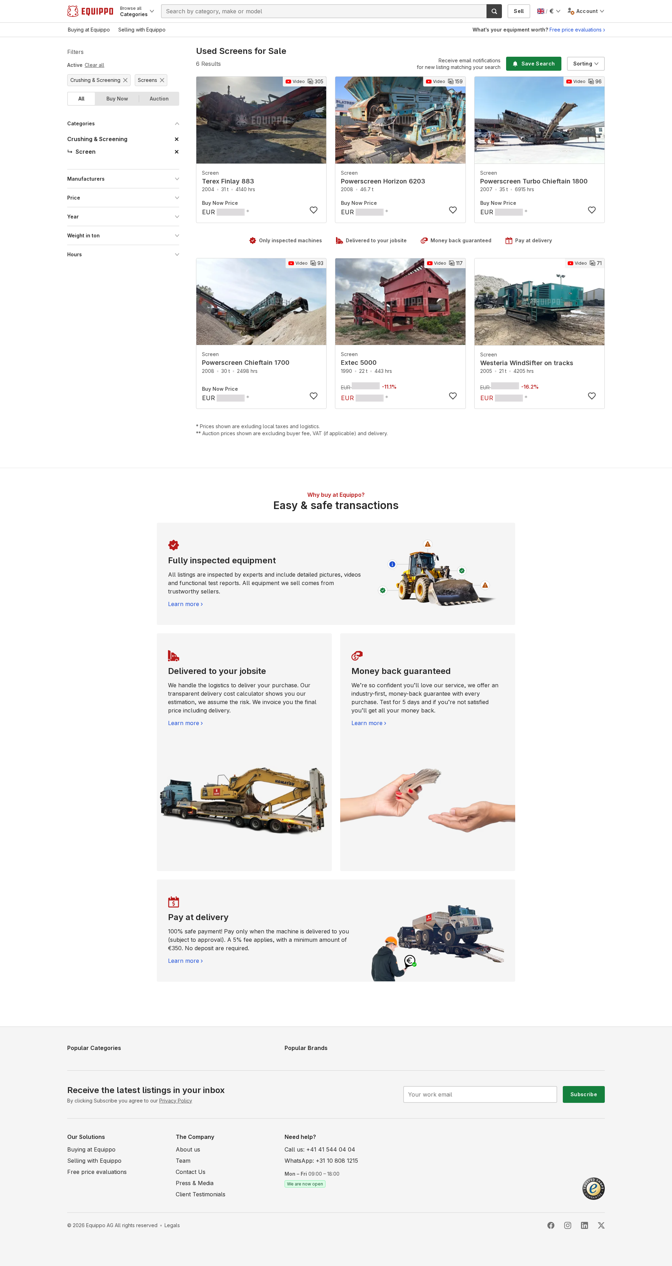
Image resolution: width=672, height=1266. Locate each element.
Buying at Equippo (91, 1149)
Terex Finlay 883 (228, 181)
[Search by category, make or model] (494, 11)
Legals (172, 1225)
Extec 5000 (359, 362)
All (81, 99)
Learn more (183, 603)
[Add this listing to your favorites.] (314, 210)
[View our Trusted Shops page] (593, 1187)
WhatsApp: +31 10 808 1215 (321, 1160)
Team (183, 1160)
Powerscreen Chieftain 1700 (245, 362)
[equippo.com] (90, 11)
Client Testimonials (200, 1194)
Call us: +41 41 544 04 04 (320, 1149)
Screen (210, 173)
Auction (159, 99)
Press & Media (195, 1183)
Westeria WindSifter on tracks (526, 362)
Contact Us (190, 1171)
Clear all (94, 65)
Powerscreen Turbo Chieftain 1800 (534, 181)
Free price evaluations (576, 30)
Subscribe (583, 1094)
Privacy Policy (175, 1101)
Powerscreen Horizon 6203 (383, 181)
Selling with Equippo (94, 1160)
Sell (519, 11)
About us (188, 1149)
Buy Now (117, 99)
